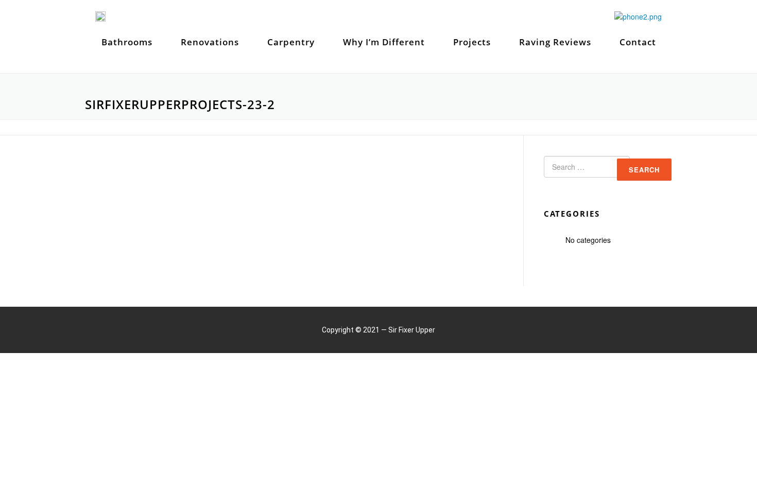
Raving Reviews (555, 42)
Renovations (210, 42)
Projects (472, 42)
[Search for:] (578, 169)
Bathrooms (126, 42)
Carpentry (291, 42)
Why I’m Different (384, 42)
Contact (638, 42)
